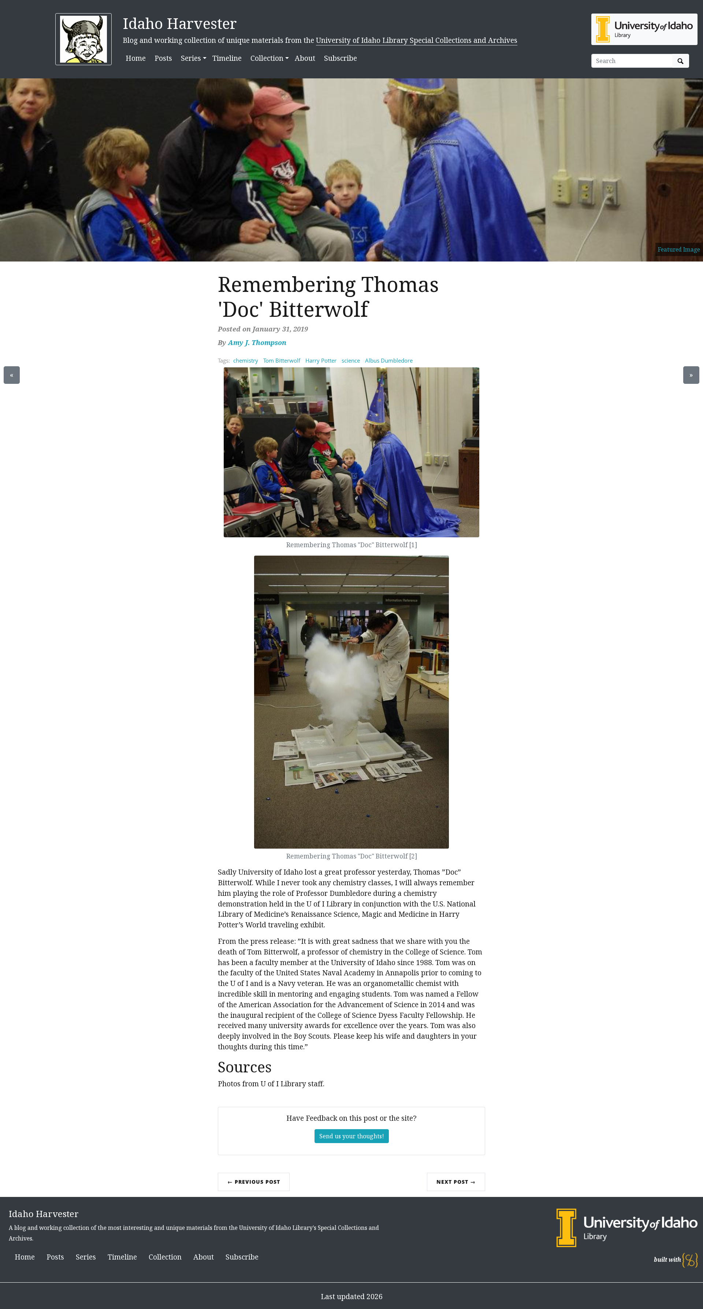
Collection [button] (266, 58)
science (351, 360)
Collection (165, 1257)
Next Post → (456, 1181)
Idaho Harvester (180, 23)
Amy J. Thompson (257, 342)
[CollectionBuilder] (690, 1260)
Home (136, 58)
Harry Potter (320, 360)
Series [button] (191, 58)
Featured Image (679, 249)
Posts (163, 58)
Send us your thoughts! (351, 1136)
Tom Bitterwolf (281, 360)
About (305, 58)
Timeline (227, 58)
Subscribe (340, 58)
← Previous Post (253, 1181)
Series (86, 1257)
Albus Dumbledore (389, 360)
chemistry (245, 360)
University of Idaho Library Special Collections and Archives (416, 40)
